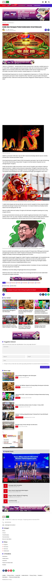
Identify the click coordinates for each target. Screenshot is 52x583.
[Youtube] (11, 571)
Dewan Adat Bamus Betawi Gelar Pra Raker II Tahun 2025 (9, 326)
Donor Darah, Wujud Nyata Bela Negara (18, 490)
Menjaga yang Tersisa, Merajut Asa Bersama (40, 326)
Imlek (19, 282)
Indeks (4, 575)
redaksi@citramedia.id (10, 525)
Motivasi (6, 548)
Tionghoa (32, 282)
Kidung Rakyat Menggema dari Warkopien (8, 311)
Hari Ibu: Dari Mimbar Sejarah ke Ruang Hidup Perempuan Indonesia (25, 312)
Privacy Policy (10, 575)
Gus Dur (13, 282)
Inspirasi (6, 544)
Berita (4, 307)
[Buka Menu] (46, 2)
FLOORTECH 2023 (13, 500)
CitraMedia (22, 307)
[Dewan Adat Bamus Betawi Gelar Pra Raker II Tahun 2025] (9, 320)
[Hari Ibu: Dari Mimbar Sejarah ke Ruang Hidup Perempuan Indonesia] (25, 304)
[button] (43, 2)
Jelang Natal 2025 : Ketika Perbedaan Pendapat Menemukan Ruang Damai (41, 312)
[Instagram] (8, 571)
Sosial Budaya (5, 24)
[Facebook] (40, 294)
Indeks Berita (5, 558)
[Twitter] (43, 294)
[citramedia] (5, 2)
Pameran (6, 546)
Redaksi (4, 564)
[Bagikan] (48, 30)
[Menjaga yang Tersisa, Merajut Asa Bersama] (42, 320)
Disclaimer (4, 556)
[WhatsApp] (48, 294)
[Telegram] (46, 294)
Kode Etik (4, 560)
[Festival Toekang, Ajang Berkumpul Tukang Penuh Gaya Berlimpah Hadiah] (25, 320)
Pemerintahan (5, 537)
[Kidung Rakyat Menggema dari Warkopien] (9, 304)
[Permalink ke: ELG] (4, 30)
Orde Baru (25, 282)
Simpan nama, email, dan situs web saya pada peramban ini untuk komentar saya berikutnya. (26, 363)
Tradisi (38, 282)
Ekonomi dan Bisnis (23, 322)
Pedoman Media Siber (7, 562)
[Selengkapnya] (26, 517)
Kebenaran (6, 551)
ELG (6, 29)
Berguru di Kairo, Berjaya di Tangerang (18, 495)
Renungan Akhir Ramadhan (15, 485)
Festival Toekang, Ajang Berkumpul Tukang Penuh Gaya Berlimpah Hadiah (24, 327)
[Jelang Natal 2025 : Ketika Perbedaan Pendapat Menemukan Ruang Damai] (42, 304)
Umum (4, 532)
